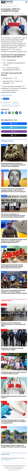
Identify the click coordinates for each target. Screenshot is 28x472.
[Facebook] (2, 112)
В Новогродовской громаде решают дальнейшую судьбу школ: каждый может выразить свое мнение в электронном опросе (12, 266)
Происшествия (5, 170)
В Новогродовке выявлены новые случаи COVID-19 (13, 396)
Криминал (4, 145)
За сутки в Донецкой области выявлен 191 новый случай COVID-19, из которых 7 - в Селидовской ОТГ (14, 421)
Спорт (3, 272)
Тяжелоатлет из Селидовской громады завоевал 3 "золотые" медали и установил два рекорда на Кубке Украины (14, 292)
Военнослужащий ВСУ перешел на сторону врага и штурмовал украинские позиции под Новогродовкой (13, 165)
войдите (20, 458)
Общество (6, 98)
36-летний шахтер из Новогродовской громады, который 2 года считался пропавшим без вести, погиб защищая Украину (13, 190)
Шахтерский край (6, 95)
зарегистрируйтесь (6, 459)
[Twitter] (16, 112)
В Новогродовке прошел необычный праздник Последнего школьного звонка (13, 446)
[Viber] (9, 112)
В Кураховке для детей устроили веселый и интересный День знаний (14, 372)
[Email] (20, 112)
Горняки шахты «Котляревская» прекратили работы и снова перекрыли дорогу (13, 324)
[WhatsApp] (13, 112)
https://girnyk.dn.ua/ (17, 468)
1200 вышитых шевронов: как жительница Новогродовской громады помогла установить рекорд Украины (13, 215)
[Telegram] (6, 112)
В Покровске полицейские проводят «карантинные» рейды (12, 348)
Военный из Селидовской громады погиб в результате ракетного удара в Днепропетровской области (14, 241)
